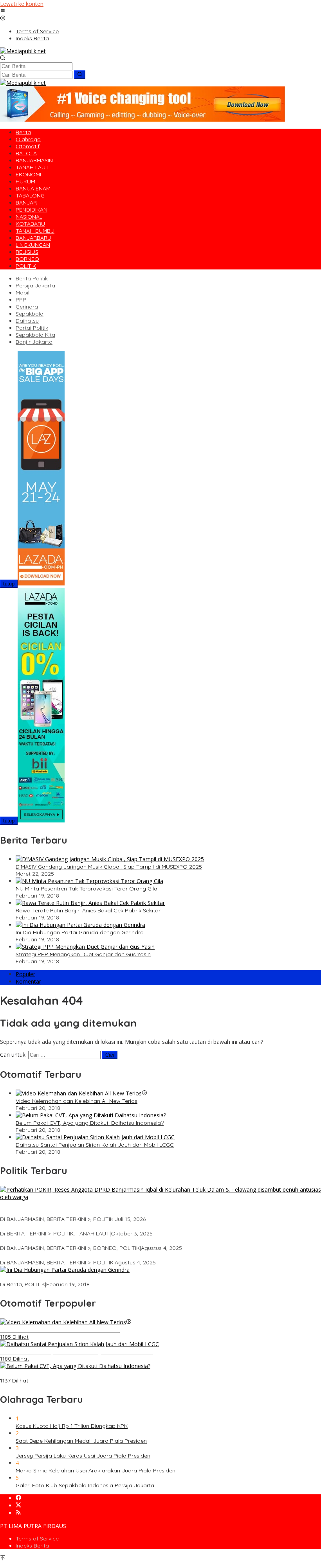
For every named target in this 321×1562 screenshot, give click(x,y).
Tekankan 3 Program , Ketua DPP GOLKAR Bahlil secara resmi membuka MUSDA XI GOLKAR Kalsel (127, 1255)
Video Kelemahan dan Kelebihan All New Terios (76, 1100)
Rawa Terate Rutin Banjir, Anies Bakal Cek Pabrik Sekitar (88, 910)
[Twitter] (18, 1505)
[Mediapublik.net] (23, 51)
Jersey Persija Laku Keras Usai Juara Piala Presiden (83, 1455)
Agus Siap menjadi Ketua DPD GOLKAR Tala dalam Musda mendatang (92, 1226)
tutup (8, 584)
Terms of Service (37, 1538)
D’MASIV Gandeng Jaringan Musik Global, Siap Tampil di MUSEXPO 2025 (109, 866)
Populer (25, 974)
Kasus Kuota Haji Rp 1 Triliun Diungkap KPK (72, 1425)
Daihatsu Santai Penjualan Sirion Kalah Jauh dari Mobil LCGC (95, 1144)
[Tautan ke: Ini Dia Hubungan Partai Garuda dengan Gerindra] (80, 924)
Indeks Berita (32, 1545)
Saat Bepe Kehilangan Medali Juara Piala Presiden (81, 1440)
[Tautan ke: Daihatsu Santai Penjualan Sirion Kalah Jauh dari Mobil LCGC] (95, 1137)
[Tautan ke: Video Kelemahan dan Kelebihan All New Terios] (79, 1093)
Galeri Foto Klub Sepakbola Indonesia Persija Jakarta (85, 1485)
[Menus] (2, 11)
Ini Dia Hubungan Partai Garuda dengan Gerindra (80, 932)
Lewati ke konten (21, 3)
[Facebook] (18, 1498)
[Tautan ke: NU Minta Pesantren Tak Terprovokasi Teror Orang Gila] (89, 881)
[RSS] (18, 1513)
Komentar (28, 981)
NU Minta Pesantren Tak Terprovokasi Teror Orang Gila (86, 888)
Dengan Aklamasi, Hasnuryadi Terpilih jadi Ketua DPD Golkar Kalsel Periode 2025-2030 (112, 1240)
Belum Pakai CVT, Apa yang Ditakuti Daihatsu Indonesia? (90, 1122)
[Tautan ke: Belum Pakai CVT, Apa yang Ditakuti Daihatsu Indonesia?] (91, 1115)
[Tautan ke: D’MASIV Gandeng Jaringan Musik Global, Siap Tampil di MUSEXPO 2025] (110, 859)
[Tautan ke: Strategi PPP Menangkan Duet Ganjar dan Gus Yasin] (85, 946)
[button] (79, 74)
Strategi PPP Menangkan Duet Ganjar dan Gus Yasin (83, 954)
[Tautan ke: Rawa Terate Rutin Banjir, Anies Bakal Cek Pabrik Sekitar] (90, 903)
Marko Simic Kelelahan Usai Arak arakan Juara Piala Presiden (95, 1470)
